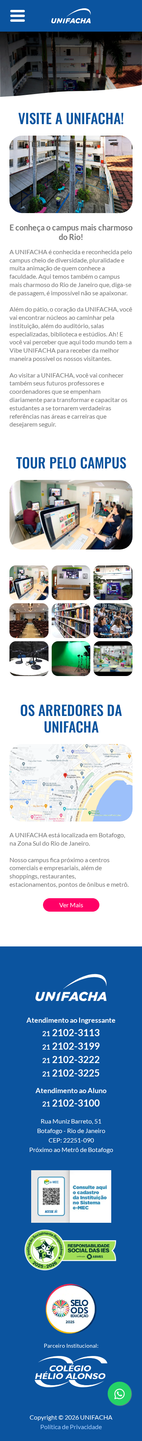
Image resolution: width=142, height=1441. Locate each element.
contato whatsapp (119, 1404)
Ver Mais (71, 904)
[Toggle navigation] (17, 16)
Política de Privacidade (71, 1426)
